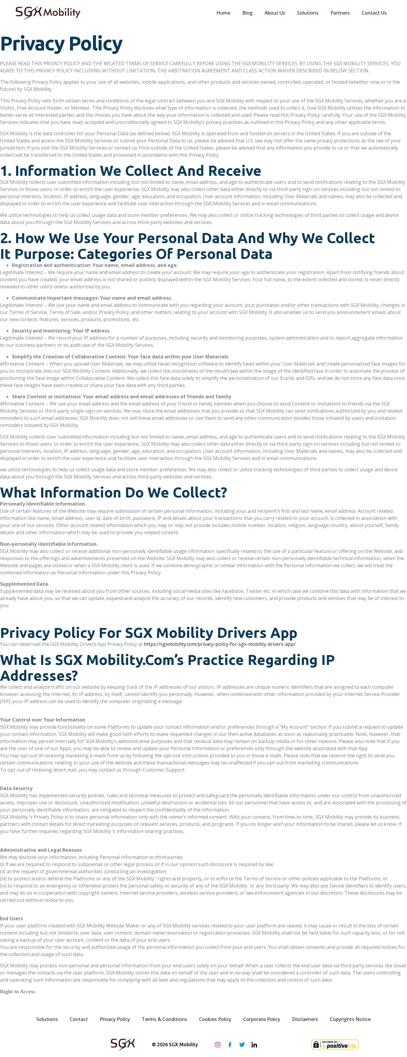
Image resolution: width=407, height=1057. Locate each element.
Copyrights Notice (350, 1019)
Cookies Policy (215, 1019)
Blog (247, 13)
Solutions (308, 13)
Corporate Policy (261, 1019)
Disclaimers (305, 1019)
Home (223, 13)
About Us (275, 13)
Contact (79, 1019)
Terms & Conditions (164, 1019)
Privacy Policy (115, 1019)
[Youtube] (266, 1044)
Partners (340, 13)
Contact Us (374, 13)
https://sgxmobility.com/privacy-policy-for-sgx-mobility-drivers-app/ (220, 644)
